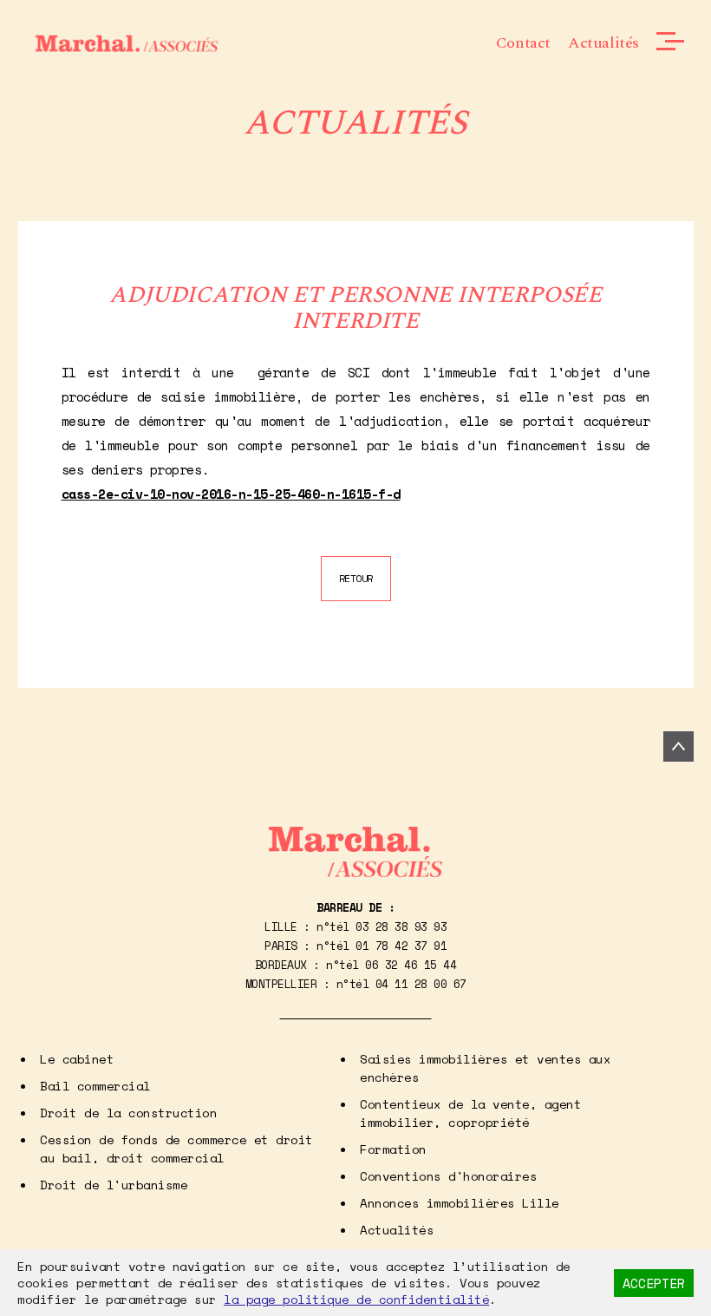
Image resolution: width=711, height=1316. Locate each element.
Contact (523, 43)
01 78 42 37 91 (401, 945)
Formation (393, 1149)
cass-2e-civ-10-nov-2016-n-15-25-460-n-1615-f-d (231, 493)
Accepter (654, 1283)
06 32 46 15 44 (410, 964)
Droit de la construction (128, 1112)
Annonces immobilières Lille (459, 1203)
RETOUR (356, 578)
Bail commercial (95, 1086)
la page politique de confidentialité (356, 1299)
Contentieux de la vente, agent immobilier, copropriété (470, 1113)
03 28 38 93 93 (401, 926)
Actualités (603, 43)
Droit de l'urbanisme (113, 1184)
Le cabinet (77, 1059)
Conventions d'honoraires (448, 1176)
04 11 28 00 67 (420, 983)
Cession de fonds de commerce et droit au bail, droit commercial (176, 1148)
